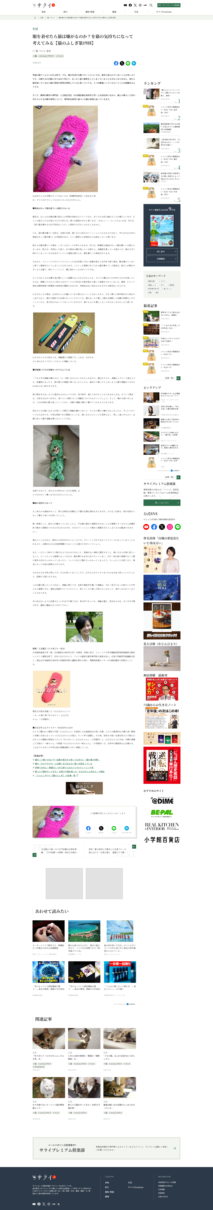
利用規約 (161, 1193)
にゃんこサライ (47, 55)
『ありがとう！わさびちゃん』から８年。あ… (48, 1057)
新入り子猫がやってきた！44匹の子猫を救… (84, 1106)
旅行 (65, 11)
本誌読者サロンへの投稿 (167, 1182)
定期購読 (161, 258)
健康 (114, 11)
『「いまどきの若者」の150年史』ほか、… (170, 326)
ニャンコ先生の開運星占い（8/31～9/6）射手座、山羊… (170, 110)
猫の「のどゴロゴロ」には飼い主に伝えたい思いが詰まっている (63, 763)
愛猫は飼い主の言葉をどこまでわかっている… (119, 1106)
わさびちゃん (39, 1067)
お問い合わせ (163, 1196)
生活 (136, 11)
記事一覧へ (170, 377)
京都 (149, 292)
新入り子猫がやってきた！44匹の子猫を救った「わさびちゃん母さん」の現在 (70, 771)
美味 (43, 11)
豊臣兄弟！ (152, 281)
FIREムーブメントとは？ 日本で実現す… (170, 339)
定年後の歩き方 (154, 288)
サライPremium (135, 1187)
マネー (162, 285)
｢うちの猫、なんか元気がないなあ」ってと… (119, 1057)
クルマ (162, 281)
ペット (60, 55)
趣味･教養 (89, 11)
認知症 (171, 285)
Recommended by (120, 1004)
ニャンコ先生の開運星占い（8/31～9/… (170, 352)
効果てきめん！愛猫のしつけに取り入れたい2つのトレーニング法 (64, 767)
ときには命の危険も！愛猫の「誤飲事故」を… (84, 1057)
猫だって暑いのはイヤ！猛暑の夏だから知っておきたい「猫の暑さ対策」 (67, 759)
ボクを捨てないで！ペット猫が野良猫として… (48, 1106)
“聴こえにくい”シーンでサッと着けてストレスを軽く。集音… (170, 93)
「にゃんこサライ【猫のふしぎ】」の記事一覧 (55, 775)
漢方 (157, 292)
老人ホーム (168, 288)
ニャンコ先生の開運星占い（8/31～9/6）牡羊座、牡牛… (170, 192)
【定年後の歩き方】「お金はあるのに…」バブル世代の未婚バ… (170, 142)
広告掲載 (161, 1189)
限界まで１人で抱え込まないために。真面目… (170, 313)
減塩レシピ (152, 285)
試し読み (161, 251)
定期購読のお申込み (165, 1186)
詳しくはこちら (162, 502)
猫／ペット (51, 18)
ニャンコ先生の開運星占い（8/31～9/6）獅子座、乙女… (170, 159)
